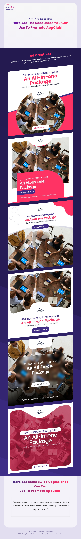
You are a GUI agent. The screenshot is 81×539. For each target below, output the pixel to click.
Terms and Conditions (55, 534)
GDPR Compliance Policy (26, 534)
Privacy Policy (41, 534)
